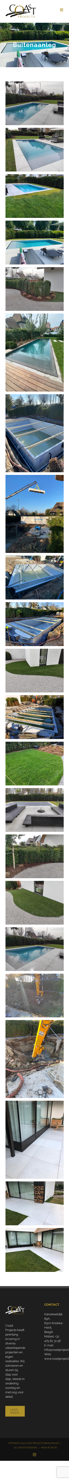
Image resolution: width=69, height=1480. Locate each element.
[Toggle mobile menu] (62, 10)
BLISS (54, 1447)
